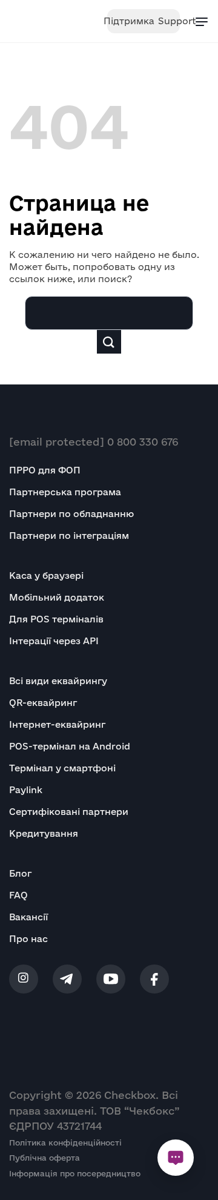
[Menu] (201, 21)
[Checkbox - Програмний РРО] (46, 21)
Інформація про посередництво (74, 1173)
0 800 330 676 (142, 441)
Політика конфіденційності (65, 1142)
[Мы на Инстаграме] (23, 979)
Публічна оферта (44, 1157)
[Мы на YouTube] (110, 979)
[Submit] (109, 342)
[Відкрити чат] (175, 1157)
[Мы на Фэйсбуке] (154, 979)
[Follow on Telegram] (67, 979)
